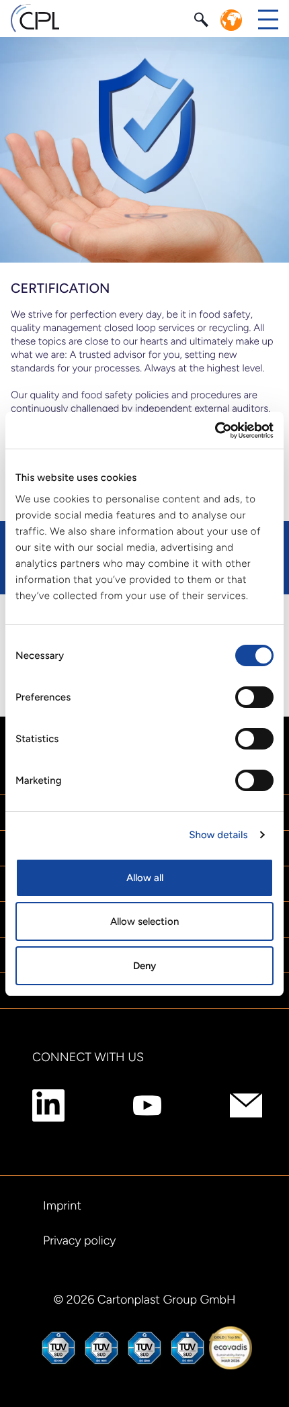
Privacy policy (79, 1240)
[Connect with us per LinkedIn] (48, 1105)
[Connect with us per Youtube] (147, 1105)
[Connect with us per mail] (246, 1105)
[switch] (254, 697)
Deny (144, 966)
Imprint (62, 1205)
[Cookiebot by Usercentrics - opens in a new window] (215, 430)
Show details (218, 835)
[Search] (203, 18)
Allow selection (144, 921)
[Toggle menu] (268, 19)
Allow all (144, 878)
